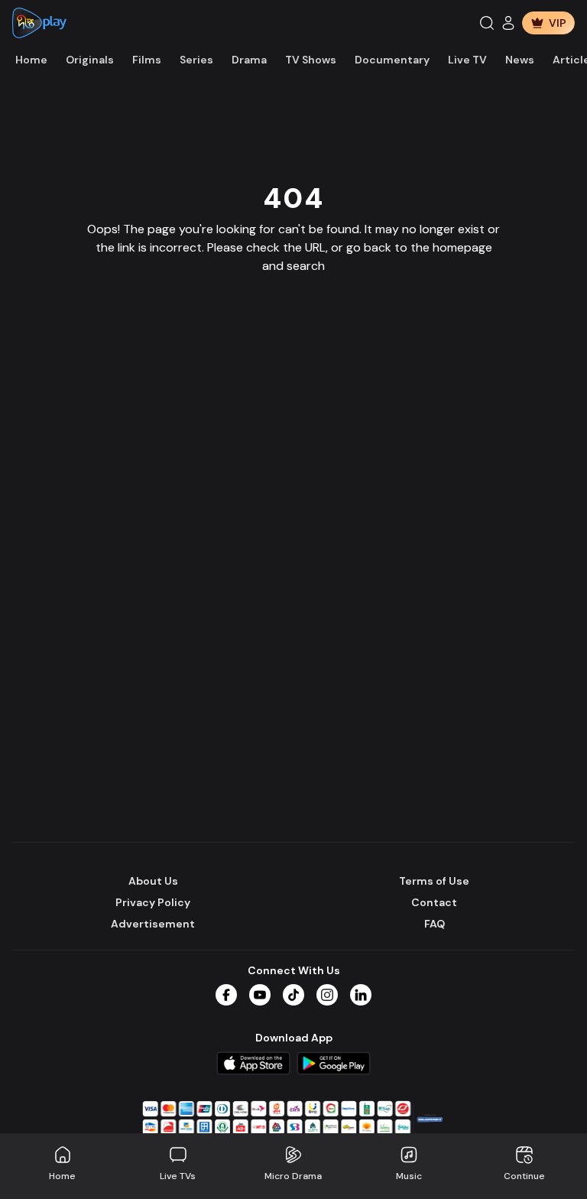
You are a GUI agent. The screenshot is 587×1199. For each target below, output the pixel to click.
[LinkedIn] (360, 995)
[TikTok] (293, 995)
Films (146, 60)
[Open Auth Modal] (508, 23)
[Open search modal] (487, 23)
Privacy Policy (152, 902)
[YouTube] (260, 995)
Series (196, 60)
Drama (249, 60)
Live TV (467, 60)
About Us (153, 881)
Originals (90, 60)
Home (31, 60)
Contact (434, 902)
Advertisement (153, 924)
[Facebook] (226, 995)
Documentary (392, 60)
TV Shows (310, 60)
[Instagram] (327, 995)
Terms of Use (434, 881)
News (519, 60)
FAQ (434, 924)
